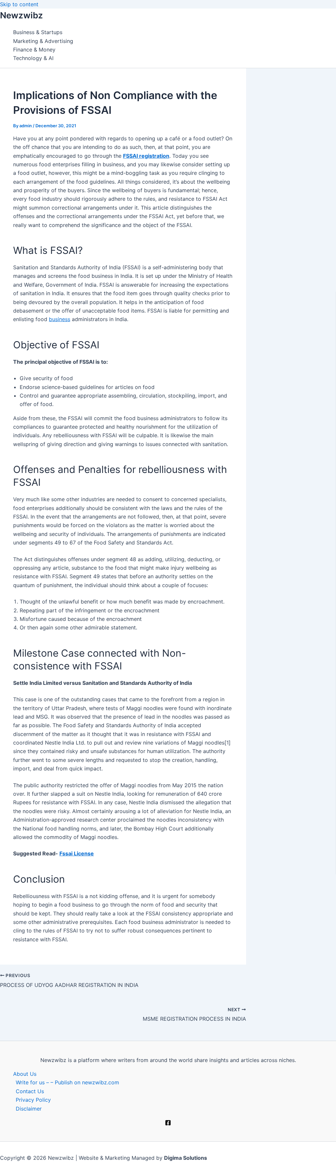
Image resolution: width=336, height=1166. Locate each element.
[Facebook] (168, 1123)
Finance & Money (34, 49)
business (59, 319)
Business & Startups (37, 32)
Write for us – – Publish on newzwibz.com (67, 1082)
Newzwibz (21, 15)
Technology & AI (33, 58)
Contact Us (30, 1091)
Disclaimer (29, 1108)
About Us (24, 1074)
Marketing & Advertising (43, 41)
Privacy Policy (33, 1099)
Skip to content (19, 4)
